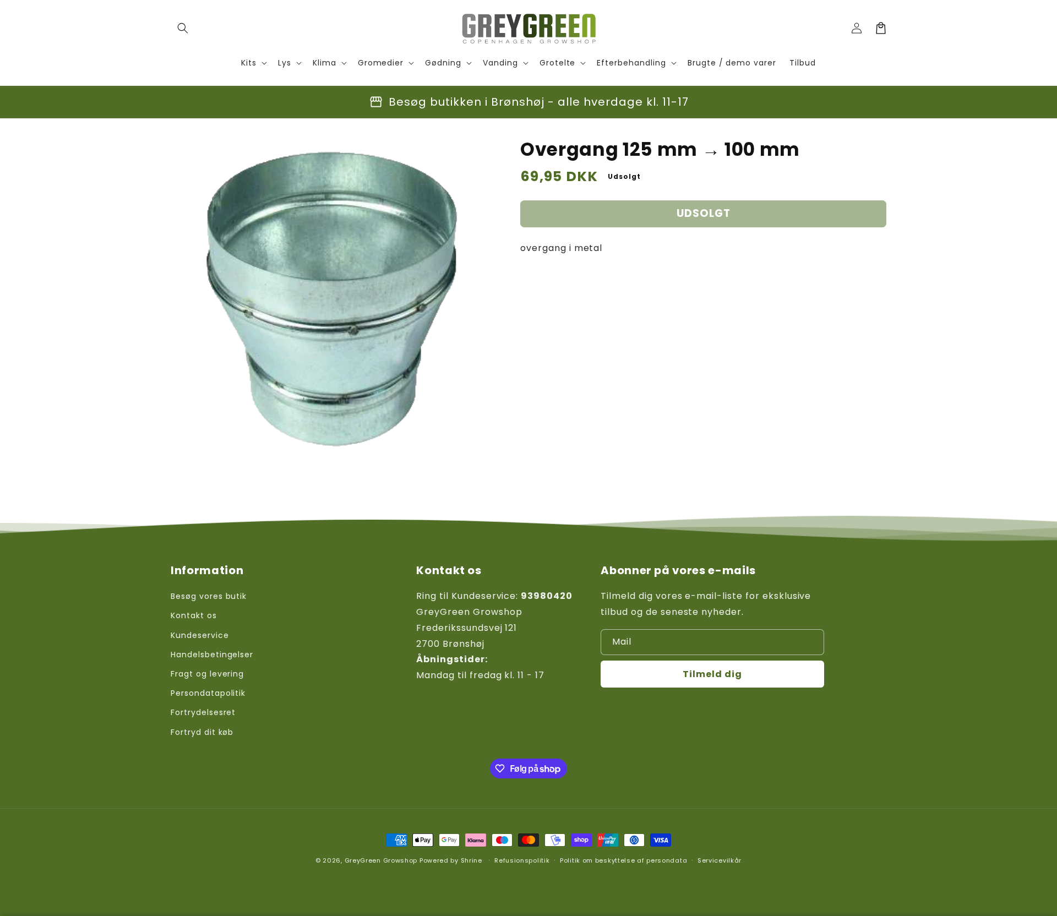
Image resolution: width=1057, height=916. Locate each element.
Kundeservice (200, 635)
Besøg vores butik (209, 596)
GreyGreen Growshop (381, 860)
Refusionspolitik (521, 860)
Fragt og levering (207, 673)
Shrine (471, 860)
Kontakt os (194, 615)
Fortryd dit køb (202, 732)
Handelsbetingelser (212, 654)
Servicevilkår (720, 860)
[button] (183, 28)
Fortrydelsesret (203, 712)
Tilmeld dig (712, 674)
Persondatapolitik (208, 693)
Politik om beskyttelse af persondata (623, 860)
